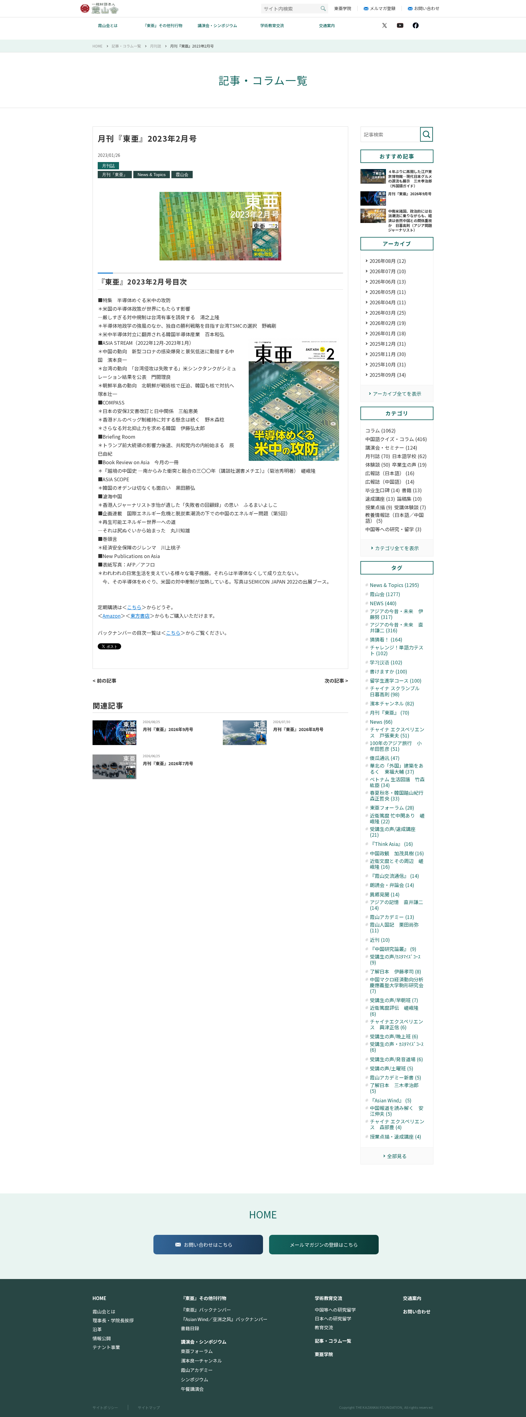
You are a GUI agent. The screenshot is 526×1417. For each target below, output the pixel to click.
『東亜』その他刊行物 (162, 25)
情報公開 (102, 1338)
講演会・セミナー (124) (391, 448)
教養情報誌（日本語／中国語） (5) (394, 518)
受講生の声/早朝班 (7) (394, 1000)
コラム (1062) (380, 430)
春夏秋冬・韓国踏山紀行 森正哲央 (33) (398, 795)
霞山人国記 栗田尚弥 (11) (394, 927)
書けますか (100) (388, 671)
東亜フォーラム (197, 1351)
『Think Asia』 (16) (391, 844)
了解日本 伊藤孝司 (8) (395, 971)
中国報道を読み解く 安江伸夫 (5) (396, 1111)
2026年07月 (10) (388, 271)
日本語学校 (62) (409, 456)
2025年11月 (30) (388, 354)
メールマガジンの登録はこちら (324, 1244)
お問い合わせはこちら (208, 1244)
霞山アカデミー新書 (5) (395, 1077)
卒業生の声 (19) (409, 465)
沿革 (97, 1329)
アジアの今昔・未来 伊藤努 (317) (396, 614)
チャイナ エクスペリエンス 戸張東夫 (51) (397, 732)
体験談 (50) (377, 465)
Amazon (112, 615)
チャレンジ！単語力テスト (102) (396, 650)
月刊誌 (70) (377, 456)
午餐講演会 (192, 1389)
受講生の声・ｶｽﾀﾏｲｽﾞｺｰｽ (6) (396, 1047)
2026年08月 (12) (388, 260)
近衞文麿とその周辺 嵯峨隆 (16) (396, 864)
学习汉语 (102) (386, 662)
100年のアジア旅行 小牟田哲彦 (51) (396, 746)
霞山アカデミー (197, 1370)
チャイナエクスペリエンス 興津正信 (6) (396, 1024)
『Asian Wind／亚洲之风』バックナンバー (224, 1319)
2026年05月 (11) (388, 291)
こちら (134, 607)
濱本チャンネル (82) (392, 703)
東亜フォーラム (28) (392, 808)
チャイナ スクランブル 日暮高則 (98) (397, 691)
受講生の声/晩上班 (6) (394, 1036)
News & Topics (152, 174)
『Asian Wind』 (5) (391, 1100)
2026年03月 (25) (388, 312)
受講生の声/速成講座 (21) (393, 832)
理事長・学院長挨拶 (113, 1320)
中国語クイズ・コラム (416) (396, 439)
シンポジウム (194, 1379)
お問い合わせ (427, 8)
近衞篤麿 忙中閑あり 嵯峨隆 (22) (397, 818)
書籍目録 (190, 1328)
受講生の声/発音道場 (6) (396, 1059)
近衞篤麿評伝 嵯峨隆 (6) (394, 1010)
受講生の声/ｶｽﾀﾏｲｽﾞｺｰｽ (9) (395, 959)
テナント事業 (106, 1347)
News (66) (381, 722)
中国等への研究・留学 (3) (393, 529)
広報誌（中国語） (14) (390, 482)
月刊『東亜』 (115, 174)
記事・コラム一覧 (333, 1341)
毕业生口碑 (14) (382, 490)
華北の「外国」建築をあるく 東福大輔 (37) (396, 768)
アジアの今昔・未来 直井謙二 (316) (396, 627)
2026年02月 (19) (388, 323)
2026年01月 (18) (388, 333)
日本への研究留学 (333, 1318)
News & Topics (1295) (394, 585)
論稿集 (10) (409, 499)
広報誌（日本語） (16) (390, 473)
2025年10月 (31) (388, 364)
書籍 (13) (412, 490)
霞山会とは (108, 25)
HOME (263, 1214)
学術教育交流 (272, 25)
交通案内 (327, 25)
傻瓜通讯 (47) (385, 758)
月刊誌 (108, 165)
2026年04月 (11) (388, 302)
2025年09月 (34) (388, 374)
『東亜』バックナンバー (206, 1310)
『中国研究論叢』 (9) (393, 949)
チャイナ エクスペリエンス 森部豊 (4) (397, 1124)
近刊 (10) (380, 940)
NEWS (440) (383, 603)
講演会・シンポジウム (217, 25)
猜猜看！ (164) (386, 639)
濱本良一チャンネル (201, 1360)
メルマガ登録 (382, 8)
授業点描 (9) (378, 507)
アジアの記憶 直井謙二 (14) (396, 905)
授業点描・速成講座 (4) (395, 1137)
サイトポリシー (105, 1407)
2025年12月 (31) (388, 343)
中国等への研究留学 (335, 1310)
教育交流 (324, 1327)
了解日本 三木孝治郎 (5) (394, 1088)
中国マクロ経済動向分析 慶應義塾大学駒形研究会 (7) (398, 985)
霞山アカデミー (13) (392, 917)
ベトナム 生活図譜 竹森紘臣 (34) (397, 782)
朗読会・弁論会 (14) (392, 885)
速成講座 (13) (380, 499)
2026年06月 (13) (388, 281)
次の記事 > (336, 680)
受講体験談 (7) (410, 507)
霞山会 (182, 174)
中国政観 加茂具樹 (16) (397, 853)
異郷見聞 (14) (385, 894)
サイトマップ (149, 1407)
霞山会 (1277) (385, 594)
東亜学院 (342, 8)
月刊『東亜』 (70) (389, 713)
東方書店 (140, 615)
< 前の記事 (104, 680)
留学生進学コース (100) (396, 681)
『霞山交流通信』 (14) (394, 876)
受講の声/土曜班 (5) (391, 1068)
